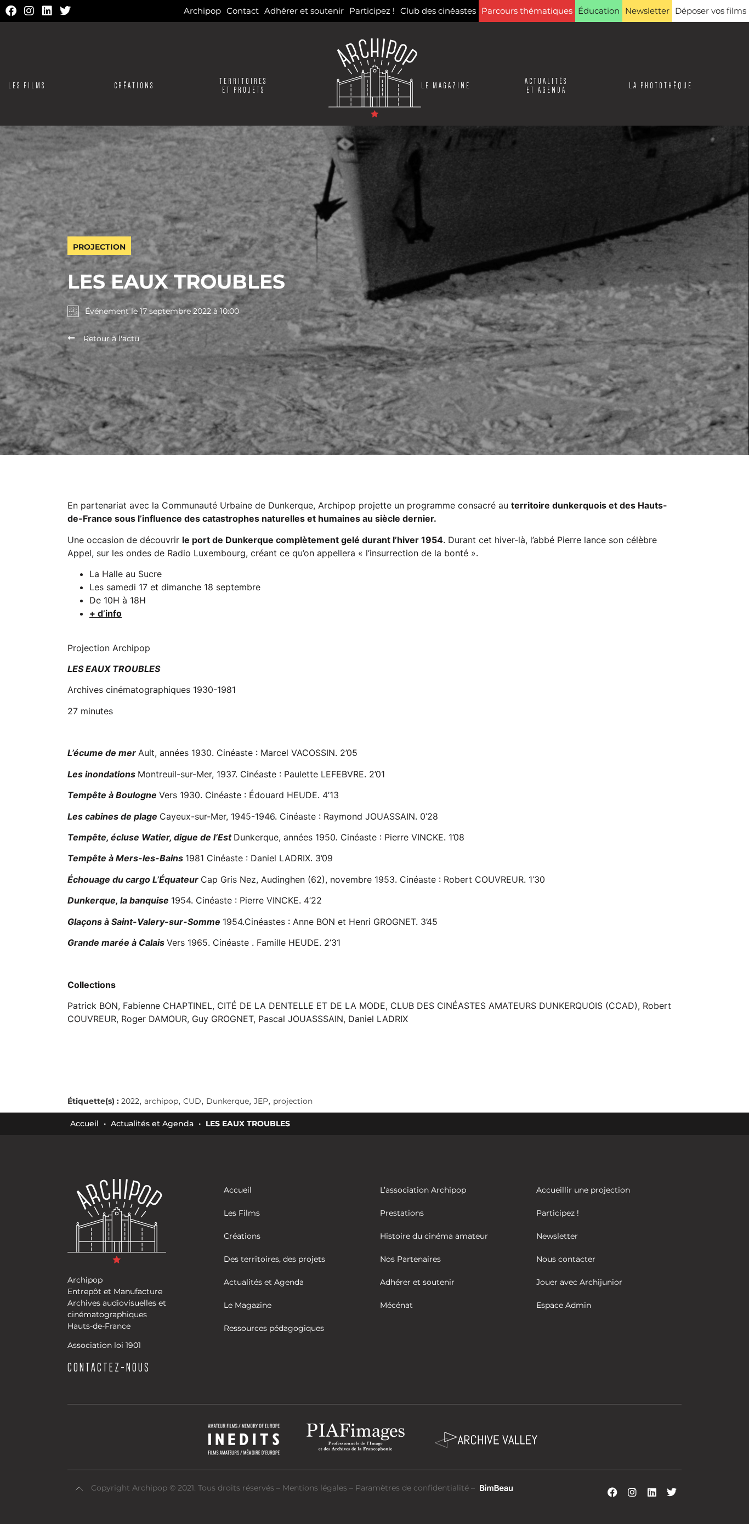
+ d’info (105, 613)
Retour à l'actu (111, 338)
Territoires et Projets (243, 85)
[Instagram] (29, 10)
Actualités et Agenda (152, 1123)
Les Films (27, 85)
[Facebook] (10, 10)
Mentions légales (315, 1488)
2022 (130, 1101)
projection (293, 1101)
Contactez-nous (108, 1367)
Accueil (84, 1123)
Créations (134, 85)
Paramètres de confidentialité (412, 1488)
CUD (192, 1101)
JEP (261, 1101)
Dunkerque (227, 1101)
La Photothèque (661, 85)
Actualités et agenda (546, 85)
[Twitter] (65, 10)
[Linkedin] (47, 10)
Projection (99, 247)
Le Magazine (445, 85)
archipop (161, 1101)
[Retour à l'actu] (71, 338)
